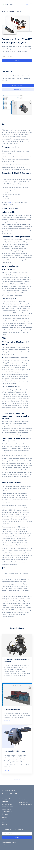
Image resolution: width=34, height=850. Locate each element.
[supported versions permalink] (20, 147)
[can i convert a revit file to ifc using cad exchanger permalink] (16, 441)
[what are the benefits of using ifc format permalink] (9, 344)
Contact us (17, 90)
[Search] (27, 4)
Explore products (17, 86)
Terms (11, 844)
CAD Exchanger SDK (7, 809)
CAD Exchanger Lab (7, 811)
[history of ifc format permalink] (22, 482)
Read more (17, 780)
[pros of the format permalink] (19, 208)
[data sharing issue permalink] (17, 299)
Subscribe (17, 838)
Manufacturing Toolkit (7, 804)
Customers (4, 817)
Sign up (17, 60)
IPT (3, 568)
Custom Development (7, 807)
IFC (3, 124)
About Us (4, 820)
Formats (11, 12)
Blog (3, 822)
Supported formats (23, 802)
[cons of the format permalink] (19, 266)
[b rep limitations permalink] (16, 270)
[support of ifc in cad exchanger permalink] (3, 175)
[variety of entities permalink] (16, 212)
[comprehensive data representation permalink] (31, 236)
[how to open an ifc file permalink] (22, 387)
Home (3, 12)
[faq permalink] (7, 338)
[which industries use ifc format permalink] (28, 358)
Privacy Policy (5, 844)
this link (8, 202)
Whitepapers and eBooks (25, 804)
